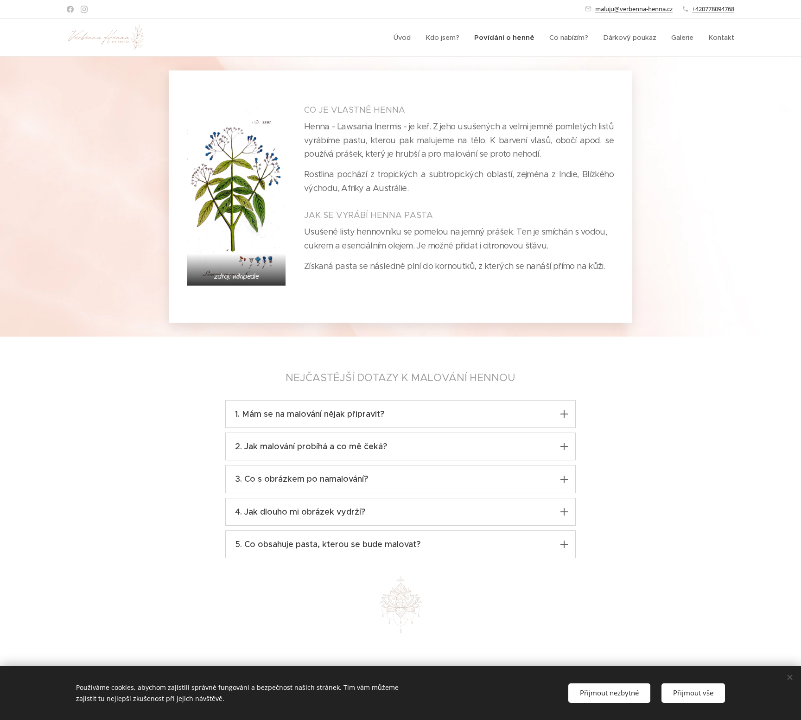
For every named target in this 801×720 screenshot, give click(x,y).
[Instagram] (84, 9)
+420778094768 (713, 9)
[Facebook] (70, 9)
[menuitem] (404, 37)
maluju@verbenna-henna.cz (634, 9)
